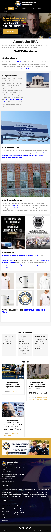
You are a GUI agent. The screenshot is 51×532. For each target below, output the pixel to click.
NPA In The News (25, 332)
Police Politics (36, 399)
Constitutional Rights (40, 397)
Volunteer (4, 508)
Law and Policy (14, 391)
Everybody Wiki (5, 520)
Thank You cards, (34, 155)
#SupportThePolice (17, 153)
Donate (11, 8)
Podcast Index (32, 265)
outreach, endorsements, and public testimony (18, 69)
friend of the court (10, 99)
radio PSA (16, 205)
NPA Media (17, 8)
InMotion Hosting (44, 530)
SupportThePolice (7, 393)
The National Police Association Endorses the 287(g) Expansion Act (8, 341)
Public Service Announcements (18, 155)
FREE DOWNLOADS (6, 505)
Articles (5, 11)
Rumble (3, 517)
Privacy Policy (17, 505)
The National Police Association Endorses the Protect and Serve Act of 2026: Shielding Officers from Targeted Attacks (13, 425)
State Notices (5, 511)
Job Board (33, 8)
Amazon (25, 265)
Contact (40, 8)
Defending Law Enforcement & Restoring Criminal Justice (20, 255)
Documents (25, 8)
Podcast (4, 514)
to (17, 99)
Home (5, 8)
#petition (17, 208)
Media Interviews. (16, 157)
